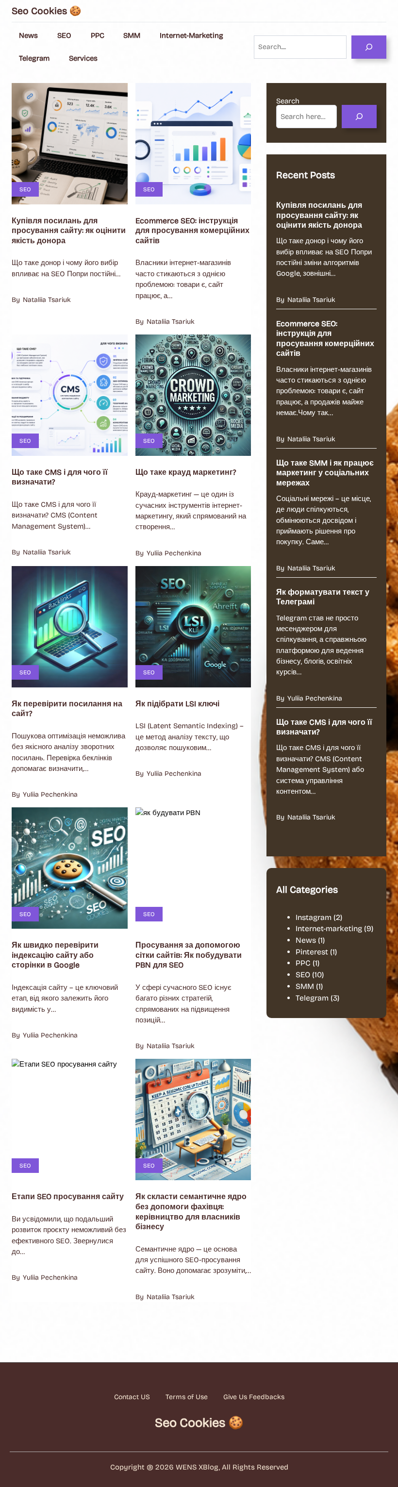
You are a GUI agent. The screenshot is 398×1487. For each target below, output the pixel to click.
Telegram (312, 997)
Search (287, 101)
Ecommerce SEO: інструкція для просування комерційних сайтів (192, 230)
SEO (25, 189)
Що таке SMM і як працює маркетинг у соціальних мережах (325, 472)
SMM (305, 986)
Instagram (314, 917)
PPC (303, 963)
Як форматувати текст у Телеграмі (322, 597)
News (306, 940)
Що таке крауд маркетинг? (185, 472)
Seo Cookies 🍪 (46, 11)
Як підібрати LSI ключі (177, 703)
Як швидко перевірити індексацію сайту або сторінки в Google (55, 954)
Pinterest (312, 951)
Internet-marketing (329, 928)
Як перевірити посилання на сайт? (67, 708)
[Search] (368, 47)
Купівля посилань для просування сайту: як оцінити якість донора (69, 230)
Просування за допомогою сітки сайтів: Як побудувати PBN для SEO (188, 954)
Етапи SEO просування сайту (68, 1196)
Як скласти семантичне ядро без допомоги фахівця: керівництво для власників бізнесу (191, 1211)
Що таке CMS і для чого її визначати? (60, 477)
